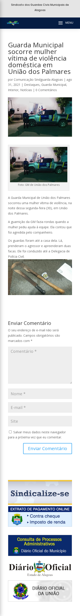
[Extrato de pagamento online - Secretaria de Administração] (40, 525)
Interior (13, 90)
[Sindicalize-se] (40, 503)
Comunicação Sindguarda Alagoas (38, 79)
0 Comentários (46, 90)
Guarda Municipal (53, 85)
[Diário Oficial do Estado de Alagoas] (40, 578)
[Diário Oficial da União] (40, 600)
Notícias (26, 90)
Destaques (32, 85)
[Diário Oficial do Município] (40, 555)
